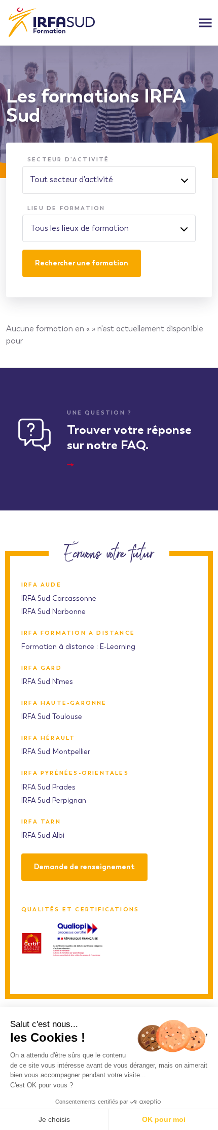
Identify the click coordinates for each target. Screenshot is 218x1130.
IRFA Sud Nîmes (47, 681)
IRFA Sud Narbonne (53, 611)
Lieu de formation (66, 208)
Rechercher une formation (81, 263)
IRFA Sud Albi (42, 835)
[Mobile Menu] (205, 23)
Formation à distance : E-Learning (78, 646)
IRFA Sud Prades (48, 787)
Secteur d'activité (68, 159)
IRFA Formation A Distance (78, 633)
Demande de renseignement (84, 867)
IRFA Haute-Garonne (64, 703)
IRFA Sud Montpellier (55, 751)
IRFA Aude (41, 584)
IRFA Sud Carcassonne (58, 598)
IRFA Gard (41, 668)
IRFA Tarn (41, 821)
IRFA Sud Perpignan (53, 800)
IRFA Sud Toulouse (51, 716)
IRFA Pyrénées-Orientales (75, 773)
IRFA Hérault (48, 738)
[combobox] (109, 228)
